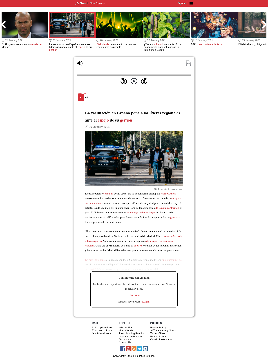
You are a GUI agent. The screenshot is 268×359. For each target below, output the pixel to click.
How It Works (126, 330)
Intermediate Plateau (130, 336)
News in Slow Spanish (81, 3)
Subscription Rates (102, 327)
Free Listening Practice (131, 333)
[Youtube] (128, 348)
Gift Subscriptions (101, 333)
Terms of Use (157, 333)
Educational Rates (102, 330)
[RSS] (134, 348)
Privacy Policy (158, 327)
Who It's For (125, 327)
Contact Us (125, 342)
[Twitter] (139, 348)
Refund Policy (158, 336)
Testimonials (126, 339)
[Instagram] (145, 348)
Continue (134, 295)
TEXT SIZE (82, 93)
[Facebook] (122, 348)
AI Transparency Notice (163, 330)
